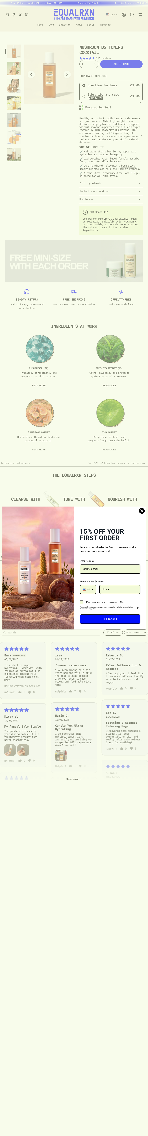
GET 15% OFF (110, 619)
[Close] (142, 511)
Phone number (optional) (92, 581)
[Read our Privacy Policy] (138, 608)
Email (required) (87, 561)
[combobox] (88, 589)
